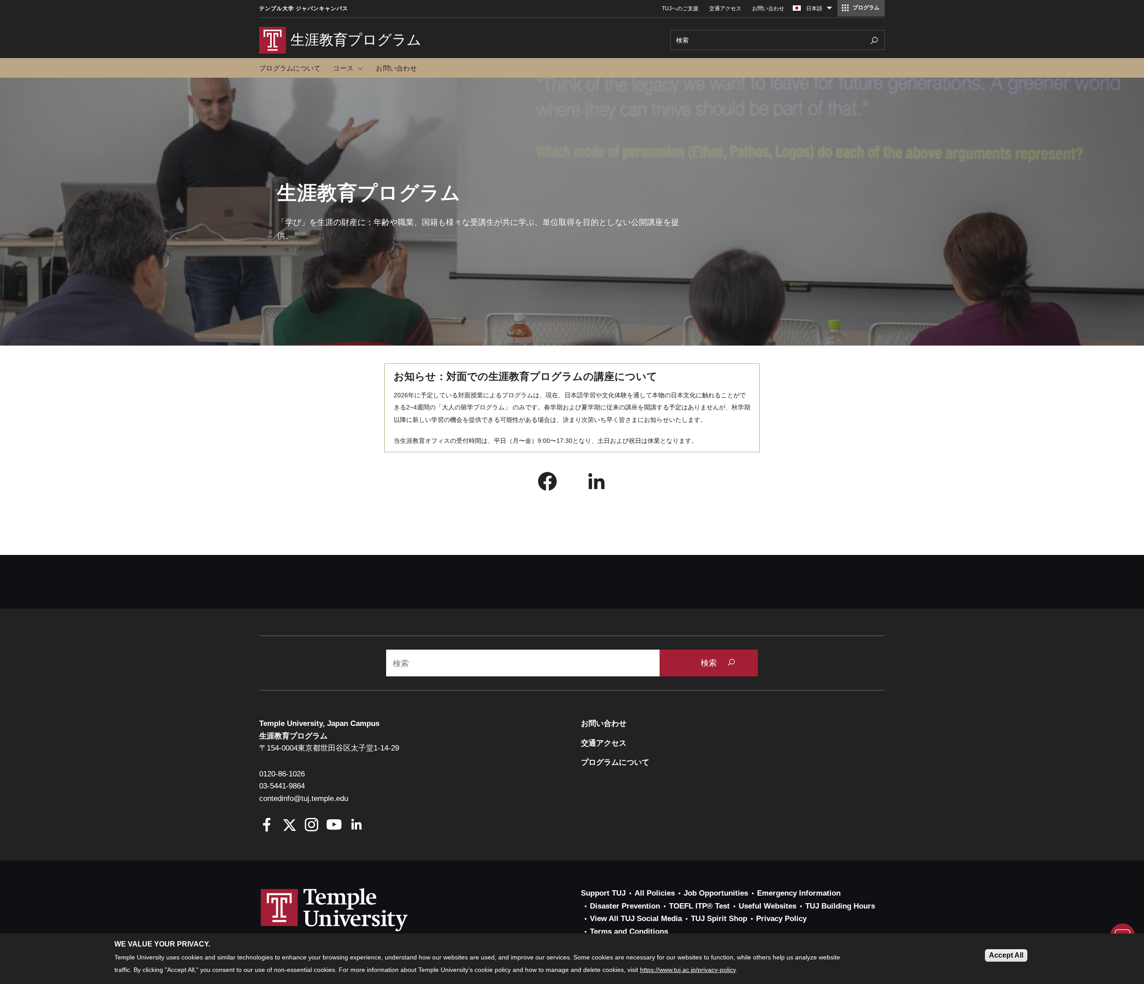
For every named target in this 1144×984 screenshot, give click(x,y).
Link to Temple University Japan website (348, 918)
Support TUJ (603, 893)
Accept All (1006, 955)
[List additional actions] (829, 10)
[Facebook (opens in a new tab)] (547, 483)
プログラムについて (289, 68)
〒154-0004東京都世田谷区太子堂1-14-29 (329, 748)
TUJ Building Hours (840, 906)
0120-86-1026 (282, 774)
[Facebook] (267, 826)
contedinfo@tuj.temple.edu (303, 798)
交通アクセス (725, 8)
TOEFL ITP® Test (699, 906)
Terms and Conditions (629, 931)
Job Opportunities (716, 893)
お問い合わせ (768, 8)
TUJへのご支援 (680, 8)
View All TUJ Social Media (636, 918)
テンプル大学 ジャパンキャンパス (303, 8)
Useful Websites (767, 906)
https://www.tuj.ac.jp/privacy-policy (688, 969)
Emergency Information (799, 893)
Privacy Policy (781, 918)
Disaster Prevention (625, 906)
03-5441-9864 (282, 786)
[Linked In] (356, 826)
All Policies (655, 893)
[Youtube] (334, 826)
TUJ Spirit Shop (719, 918)
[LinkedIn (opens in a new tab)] (596, 483)
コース (343, 68)
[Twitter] (289, 826)
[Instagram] (312, 826)
